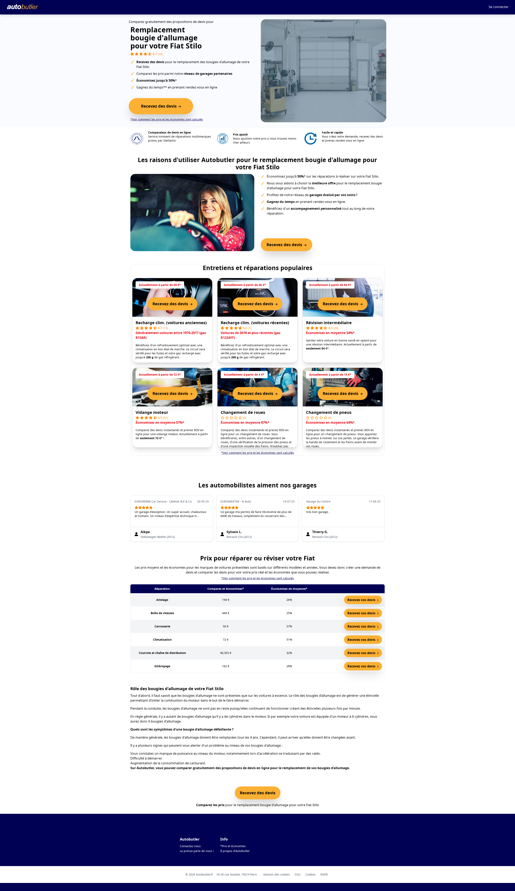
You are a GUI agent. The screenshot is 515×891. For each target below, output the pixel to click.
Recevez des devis (257, 792)
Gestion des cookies (276, 874)
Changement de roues (243, 412)
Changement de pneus (328, 412)
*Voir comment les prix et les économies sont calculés (166, 119)
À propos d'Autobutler (235, 851)
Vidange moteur (152, 412)
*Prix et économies (233, 846)
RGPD (324, 874)
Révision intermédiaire (329, 322)
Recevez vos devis (361, 600)
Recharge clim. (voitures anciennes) (171, 322)
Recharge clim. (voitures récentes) (255, 322)
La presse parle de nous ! (197, 851)
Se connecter (499, 7)
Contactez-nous (190, 846)
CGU (298, 874)
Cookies (310, 874)
